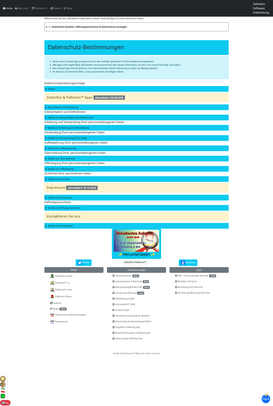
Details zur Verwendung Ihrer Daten (67, 138)
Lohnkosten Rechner (128, 292)
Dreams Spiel (121, 310)
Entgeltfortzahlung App (127, 327)
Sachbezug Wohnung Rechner (193, 292)
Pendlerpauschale (124, 298)
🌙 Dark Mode (266, 399)
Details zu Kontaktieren (60, 225)
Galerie (57, 8)
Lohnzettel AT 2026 (124, 304)
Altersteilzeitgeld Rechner (131, 287)
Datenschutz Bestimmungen (70, 314)
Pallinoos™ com (63, 289)
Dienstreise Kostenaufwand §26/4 (132, 321)
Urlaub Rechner (126, 275)
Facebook (190, 262)
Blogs (69, 8)
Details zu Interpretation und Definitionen (70, 117)
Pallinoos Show (63, 296)
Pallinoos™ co (62, 282)
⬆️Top (5, 402)
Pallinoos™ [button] (40, 8)
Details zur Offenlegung (61, 168)
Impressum (61, 321)
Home (9, 8)
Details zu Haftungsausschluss (64, 207)
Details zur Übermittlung (61, 158)
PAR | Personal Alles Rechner (196, 275)
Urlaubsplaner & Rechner (131, 281)
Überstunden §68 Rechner (128, 338)
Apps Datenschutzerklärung (63, 107)
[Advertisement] (96, 385)
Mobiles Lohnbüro (187, 281)
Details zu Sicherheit (59, 179)
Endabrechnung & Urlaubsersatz (132, 332)
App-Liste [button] (22, 8)
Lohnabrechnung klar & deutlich (132, 315)
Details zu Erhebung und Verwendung (68, 127)
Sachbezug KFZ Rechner (190, 287)
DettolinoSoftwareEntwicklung (261, 8)
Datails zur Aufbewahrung (62, 148)
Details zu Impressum (59, 197)
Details (51, 88)
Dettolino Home (63, 276)
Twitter (86, 262)
